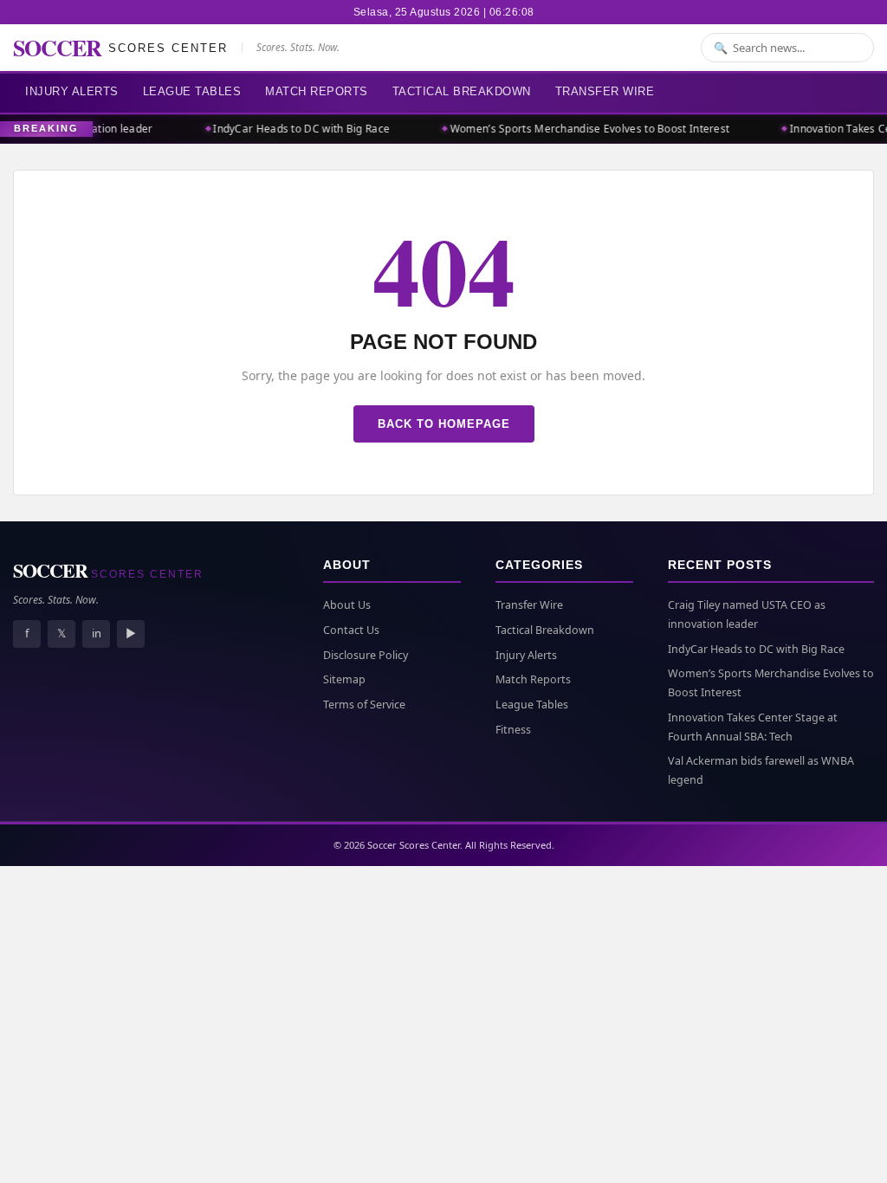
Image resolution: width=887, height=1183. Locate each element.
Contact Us (351, 630)
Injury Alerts (72, 91)
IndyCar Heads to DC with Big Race (296, 128)
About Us (347, 605)
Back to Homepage (444, 423)
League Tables (192, 91)
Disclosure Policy (365, 655)
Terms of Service (364, 704)
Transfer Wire (605, 91)
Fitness (513, 729)
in (96, 633)
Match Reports (316, 91)
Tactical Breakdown (461, 91)
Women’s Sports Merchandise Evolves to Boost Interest (585, 128)
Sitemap (344, 679)
